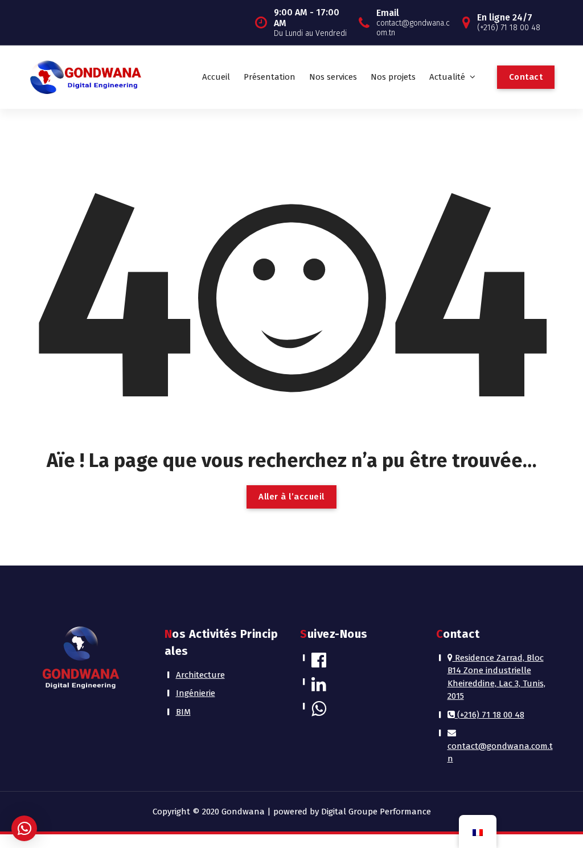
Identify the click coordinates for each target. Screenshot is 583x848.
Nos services (333, 77)
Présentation (269, 77)
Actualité (447, 77)
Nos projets (393, 77)
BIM (183, 712)
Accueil (216, 77)
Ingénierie (195, 693)
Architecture (200, 675)
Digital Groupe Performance (376, 811)
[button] (24, 828)
